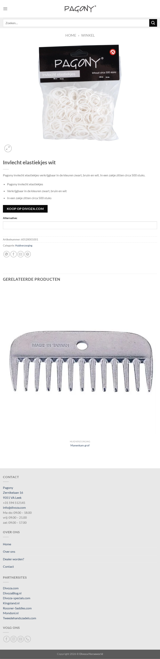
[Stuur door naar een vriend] (20, 254)
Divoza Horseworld (91, 653)
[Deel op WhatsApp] (6, 254)
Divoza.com (11, 588)
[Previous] (5, 461)
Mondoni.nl (11, 613)
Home (70, 35)
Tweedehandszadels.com (19, 618)
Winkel (88, 35)
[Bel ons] (27, 639)
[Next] (17, 146)
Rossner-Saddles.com (17, 608)
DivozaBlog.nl (12, 593)
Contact (8, 566)
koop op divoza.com (25, 208)
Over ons (9, 551)
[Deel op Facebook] (13, 254)
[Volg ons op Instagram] (13, 639)
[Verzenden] (153, 23)
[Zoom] (8, 148)
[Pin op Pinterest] (27, 254)
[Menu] (5, 8)
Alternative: (10, 218)
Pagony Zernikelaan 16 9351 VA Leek (13, 492)
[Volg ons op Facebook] (6, 639)
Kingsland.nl (11, 603)
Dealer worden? (13, 559)
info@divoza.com (14, 507)
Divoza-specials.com (16, 598)
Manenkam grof (80, 445)
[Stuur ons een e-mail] (20, 639)
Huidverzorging (23, 245)
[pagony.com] (80, 8)
